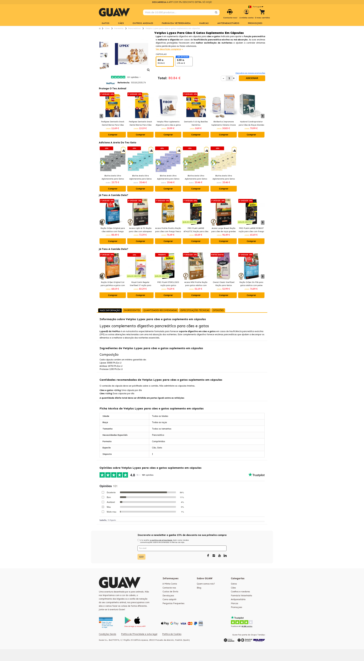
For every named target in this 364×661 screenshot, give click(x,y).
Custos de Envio (170, 591)
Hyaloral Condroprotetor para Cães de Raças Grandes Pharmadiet (251, 124)
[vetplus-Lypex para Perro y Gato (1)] (104, 45)
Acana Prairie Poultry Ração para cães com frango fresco (168, 230)
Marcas (234, 603)
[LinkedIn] (225, 555)
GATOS (105, 23)
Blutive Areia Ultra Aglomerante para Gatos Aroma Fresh (140, 178)
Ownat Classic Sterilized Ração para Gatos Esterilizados (223, 284)
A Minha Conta (170, 583)
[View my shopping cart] (262, 12)
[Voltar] (100, 28)
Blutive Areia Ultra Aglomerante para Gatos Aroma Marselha (224, 178)
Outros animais (143, 23)
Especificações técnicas (194, 310)
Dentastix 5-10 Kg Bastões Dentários (196, 123)
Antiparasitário (228, 23)
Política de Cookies (171, 634)
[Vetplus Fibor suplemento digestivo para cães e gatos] (168, 105)
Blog (199, 587)
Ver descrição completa (168, 49)
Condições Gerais (107, 634)
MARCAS (204, 23)
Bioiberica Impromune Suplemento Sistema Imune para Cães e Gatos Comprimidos (223, 124)
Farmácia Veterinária (176, 23)
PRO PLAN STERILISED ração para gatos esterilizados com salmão (168, 284)
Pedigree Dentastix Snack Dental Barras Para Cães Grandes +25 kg (140, 124)
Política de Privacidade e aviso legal (139, 634)
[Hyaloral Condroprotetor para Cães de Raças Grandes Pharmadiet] (251, 105)
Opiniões (218, 310)
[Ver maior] (148, 71)
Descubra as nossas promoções (250, 73)
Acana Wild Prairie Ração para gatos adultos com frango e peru (195, 284)
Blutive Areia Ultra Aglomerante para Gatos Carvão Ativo (113, 178)
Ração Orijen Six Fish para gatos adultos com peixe (251, 284)
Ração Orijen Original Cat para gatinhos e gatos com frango (113, 284)
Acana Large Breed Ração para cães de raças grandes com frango (223, 230)
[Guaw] (114, 12)
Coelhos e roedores (240, 591)
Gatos (234, 583)
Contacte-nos (169, 587)
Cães (121, 23)
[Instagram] (213, 555)
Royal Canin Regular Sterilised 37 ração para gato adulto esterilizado (140, 284)
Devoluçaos (168, 595)
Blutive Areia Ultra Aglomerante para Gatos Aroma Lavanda (168, 178)
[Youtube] (219, 555)
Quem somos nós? (206, 583)
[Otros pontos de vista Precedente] (100, 38)
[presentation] (101, 116)
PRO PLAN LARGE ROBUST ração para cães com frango (251, 230)
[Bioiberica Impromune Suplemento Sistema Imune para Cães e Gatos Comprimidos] (223, 105)
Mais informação (110, 310)
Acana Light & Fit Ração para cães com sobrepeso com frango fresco (140, 230)
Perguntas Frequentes (173, 603)
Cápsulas (161, 54)
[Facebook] (208, 555)
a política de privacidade (161, 540)
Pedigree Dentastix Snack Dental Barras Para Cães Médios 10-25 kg (112, 124)
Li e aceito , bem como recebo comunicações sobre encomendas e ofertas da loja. (164, 541)
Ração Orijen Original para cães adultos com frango (113, 230)
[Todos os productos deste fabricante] (110, 82)
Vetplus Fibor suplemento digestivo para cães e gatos (168, 123)
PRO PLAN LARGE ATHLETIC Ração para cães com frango (196, 230)
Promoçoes (255, 23)
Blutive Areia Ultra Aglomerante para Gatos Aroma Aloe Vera (196, 178)
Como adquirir (169, 599)
